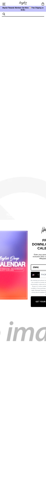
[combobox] (25, 14)
